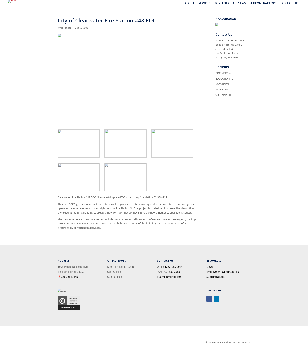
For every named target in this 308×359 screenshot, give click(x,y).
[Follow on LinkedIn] (216, 299)
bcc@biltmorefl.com (227, 53)
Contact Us (289, 3)
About (189, 3)
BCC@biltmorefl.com (169, 276)
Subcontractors (263, 3)
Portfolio (222, 3)
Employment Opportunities (222, 271)
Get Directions (69, 276)
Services (204, 3)
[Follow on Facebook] (209, 299)
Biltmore (66, 27)
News (242, 3)
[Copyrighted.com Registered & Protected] (69, 309)
